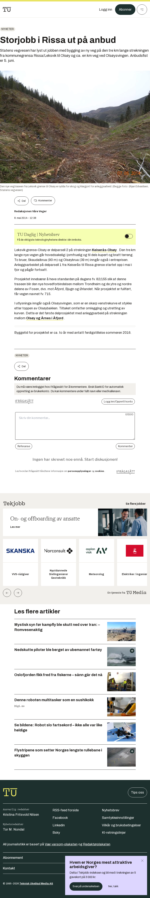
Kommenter (45, 200)
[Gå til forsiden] (7, 9)
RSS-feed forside (65, 810)
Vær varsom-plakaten (61, 844)
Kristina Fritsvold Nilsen (21, 814)
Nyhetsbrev (110, 810)
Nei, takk (113, 886)
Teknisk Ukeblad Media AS (36, 883)
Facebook (60, 818)
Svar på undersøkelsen (86, 886)
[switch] (129, 236)
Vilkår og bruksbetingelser (121, 825)
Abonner (125, 9)
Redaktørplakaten (96, 844)
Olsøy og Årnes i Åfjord (44, 318)
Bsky (56, 832)
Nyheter (7, 29)
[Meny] (142, 9)
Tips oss (137, 792)
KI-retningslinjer (114, 832)
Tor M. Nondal (13, 829)
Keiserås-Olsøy (104, 250)
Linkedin (58, 825)
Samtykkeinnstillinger (118, 818)
